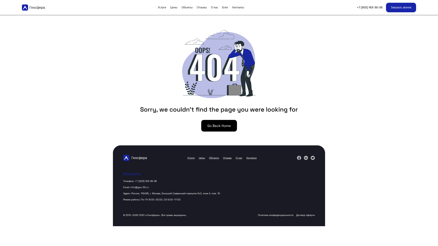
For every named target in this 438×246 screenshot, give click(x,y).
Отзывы (202, 7)
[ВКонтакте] (299, 158)
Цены (173, 7)
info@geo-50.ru (139, 187)
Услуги (162, 7)
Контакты (238, 7)
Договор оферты (305, 215)
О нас (214, 7)
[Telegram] (306, 158)
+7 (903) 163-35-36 (370, 7)
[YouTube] (313, 158)
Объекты (187, 7)
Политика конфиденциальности (275, 215)
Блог (225, 7)
